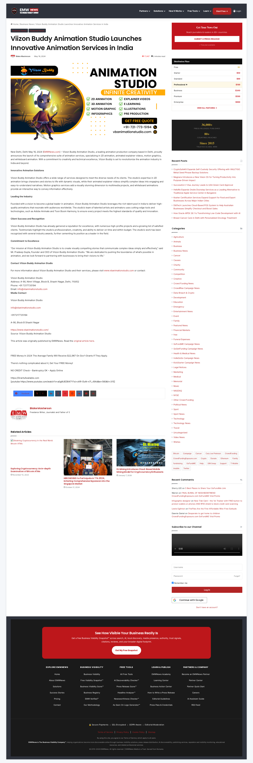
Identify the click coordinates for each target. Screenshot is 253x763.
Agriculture (178, 237)
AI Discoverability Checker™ (126, 680)
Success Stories (57, 692)
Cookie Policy (138, 732)
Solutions (158, 11)
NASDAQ (177, 391)
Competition (179, 274)
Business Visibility (92, 674)
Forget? (237, 576)
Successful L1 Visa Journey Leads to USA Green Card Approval (203, 185)
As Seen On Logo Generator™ (126, 705)
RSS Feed (196, 705)
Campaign (187, 453)
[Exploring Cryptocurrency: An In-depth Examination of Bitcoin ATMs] (35, 452)
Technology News (181, 423)
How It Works (175, 11)
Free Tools (193, 11)
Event (176, 316)
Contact (57, 705)
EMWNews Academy (161, 674)
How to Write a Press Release (161, 692)
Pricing (57, 699)
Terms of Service (105, 732)
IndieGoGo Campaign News (186, 358)
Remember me (180, 583)
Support (223, 463)
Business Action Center (161, 686)
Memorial (177, 381)
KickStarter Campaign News (186, 362)
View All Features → (207, 108)
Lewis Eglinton (178, 508)
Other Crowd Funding (183, 400)
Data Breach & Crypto (183, 293)
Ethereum (224, 458)
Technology (178, 418)
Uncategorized (180, 432)
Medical (177, 377)
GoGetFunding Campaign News (188, 349)
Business (177, 246)
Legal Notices (179, 367)
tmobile (176, 468)
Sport (176, 409)
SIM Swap (212, 463)
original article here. (84, 341)
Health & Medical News (184, 353)
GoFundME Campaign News (186, 344)
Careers (195, 692)
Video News (179, 437)
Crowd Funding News (183, 283)
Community (178, 269)
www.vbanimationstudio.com (119, 270)
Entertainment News (183, 311)
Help (202, 463)
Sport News (178, 414)
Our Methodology (92, 705)
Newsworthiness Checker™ (126, 699)
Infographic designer (181, 501)
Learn (206, 11)
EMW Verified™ (92, 699)
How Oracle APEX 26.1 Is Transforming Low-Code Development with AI (206, 213)
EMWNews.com (51, 151)
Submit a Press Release (207, 39)
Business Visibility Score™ (92, 686)
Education (178, 302)
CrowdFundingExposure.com (185, 458)
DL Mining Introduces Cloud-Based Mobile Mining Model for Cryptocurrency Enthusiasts (140, 470)
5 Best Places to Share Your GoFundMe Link (205, 488)
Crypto (203, 458)
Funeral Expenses (181, 339)
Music (176, 386)
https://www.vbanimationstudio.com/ (29, 329)
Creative (177, 279)
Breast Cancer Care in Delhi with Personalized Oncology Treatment (205, 218)
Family (176, 321)
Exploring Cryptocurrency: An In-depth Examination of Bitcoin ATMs (31, 470)
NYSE (176, 395)
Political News (180, 404)
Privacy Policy (123, 732)
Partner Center (196, 680)
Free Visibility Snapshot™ (92, 680)
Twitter (186, 468)
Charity (176, 265)
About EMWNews (57, 680)
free (175, 335)
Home (15, 24)
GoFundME (191, 463)
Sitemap (151, 732)
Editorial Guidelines (161, 699)
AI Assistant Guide (195, 699)
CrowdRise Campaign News (186, 288)
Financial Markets (181, 330)
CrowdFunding (231, 453)
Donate (214, 458)
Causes (177, 260)
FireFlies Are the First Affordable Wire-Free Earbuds (213, 508)
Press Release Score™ (126, 686)
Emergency (178, 307)
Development (179, 297)
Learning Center (161, 680)
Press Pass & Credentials (161, 705)
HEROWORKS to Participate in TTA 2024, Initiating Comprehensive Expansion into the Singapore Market (87, 481)
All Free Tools (126, 674)
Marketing (178, 372)
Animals (177, 241)
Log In (207, 590)
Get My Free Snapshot (126, 650)
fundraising (177, 463)
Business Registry (92, 692)
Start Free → (222, 11)
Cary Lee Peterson (213, 453)
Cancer (176, 255)
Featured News (37, 30)
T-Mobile (234, 463)
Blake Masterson (23, 56)
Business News (27, 24)
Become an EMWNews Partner (196, 674)
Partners (143, 11)
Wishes (176, 442)
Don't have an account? (207, 607)
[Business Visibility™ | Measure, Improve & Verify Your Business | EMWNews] (27, 11)
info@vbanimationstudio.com (32, 289)
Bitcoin (176, 453)
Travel (176, 428)
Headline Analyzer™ (126, 692)
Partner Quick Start (196, 686)
